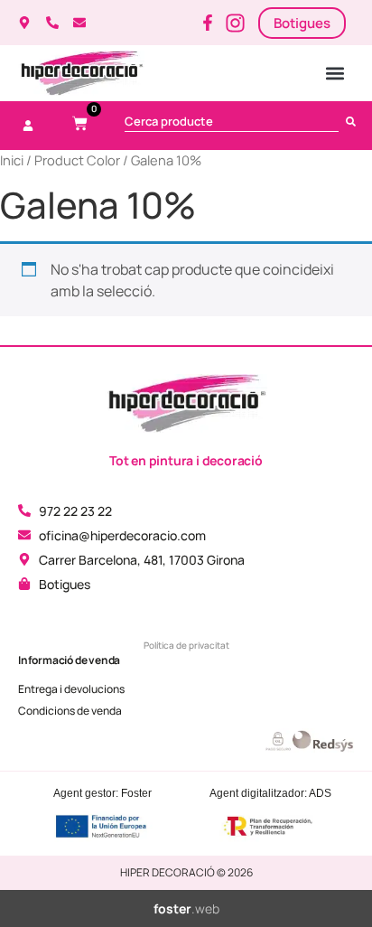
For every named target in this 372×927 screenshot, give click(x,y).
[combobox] (232, 121)
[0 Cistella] (80, 123)
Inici (11, 160)
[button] (334, 74)
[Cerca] (354, 121)
